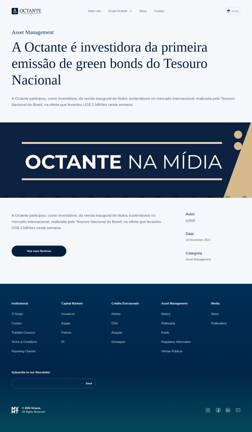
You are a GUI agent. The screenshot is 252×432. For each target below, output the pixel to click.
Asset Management (33, 32)
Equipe (65, 323)
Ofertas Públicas (172, 351)
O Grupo (17, 313)
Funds (165, 332)
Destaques (118, 341)
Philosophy (168, 323)
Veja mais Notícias (39, 251)
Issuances (68, 313)
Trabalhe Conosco (23, 332)
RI (62, 341)
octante (190, 220)
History (116, 313)
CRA (114, 323)
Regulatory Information (175, 341)
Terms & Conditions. (25, 341)
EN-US (235, 11)
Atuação (116, 332)
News (143, 11)
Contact (159, 11)
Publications (219, 323)
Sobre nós (94, 11)
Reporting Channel (23, 351)
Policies (66, 332)
